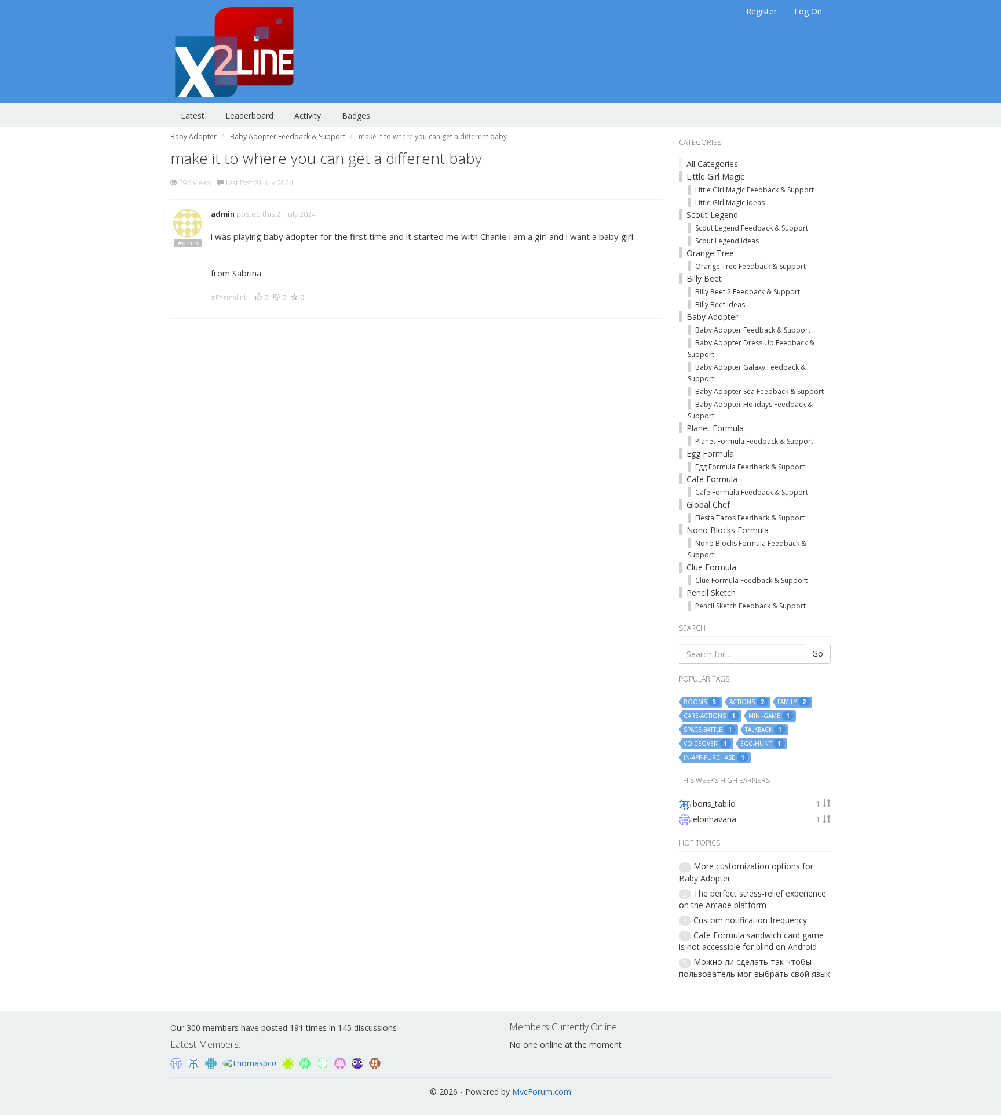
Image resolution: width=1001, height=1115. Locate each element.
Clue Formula (711, 567)
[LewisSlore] (324, 1061)
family (791, 702)
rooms (700, 702)
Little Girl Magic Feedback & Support (754, 190)
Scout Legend (712, 214)
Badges (356, 115)
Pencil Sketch (711, 592)
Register (761, 11)
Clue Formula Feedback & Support (751, 580)
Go (817, 653)
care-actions (709, 716)
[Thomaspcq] (250, 1061)
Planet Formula (715, 427)
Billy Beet (704, 278)
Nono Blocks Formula (727, 529)
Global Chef (708, 504)
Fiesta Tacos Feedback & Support (750, 518)
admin (223, 214)
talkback (763, 730)
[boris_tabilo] (195, 1061)
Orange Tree (710, 252)
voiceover (705, 743)
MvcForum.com (541, 1091)
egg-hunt (760, 743)
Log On (808, 11)
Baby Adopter (712, 316)
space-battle (708, 730)
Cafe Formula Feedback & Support (751, 492)
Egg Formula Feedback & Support (750, 467)
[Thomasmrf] (375, 1061)
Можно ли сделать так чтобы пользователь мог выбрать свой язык (754, 967)
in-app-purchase (714, 757)
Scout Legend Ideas (727, 241)
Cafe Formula (711, 478)
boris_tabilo (714, 803)
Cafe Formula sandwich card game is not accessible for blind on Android (751, 941)
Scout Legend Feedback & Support (751, 228)
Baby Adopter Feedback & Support (752, 330)
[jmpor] (289, 1061)
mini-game (769, 716)
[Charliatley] (212, 1061)
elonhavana (714, 819)
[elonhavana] (177, 1061)
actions (746, 702)
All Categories (712, 163)
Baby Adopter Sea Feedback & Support (759, 391)
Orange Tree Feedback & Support (750, 266)
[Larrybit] (341, 1061)
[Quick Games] (359, 1061)
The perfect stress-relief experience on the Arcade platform (752, 899)
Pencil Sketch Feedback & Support (750, 606)
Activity (307, 115)
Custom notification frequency (750, 919)
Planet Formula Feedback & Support (754, 441)
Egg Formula (710, 453)
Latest (192, 115)
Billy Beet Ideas (720, 304)
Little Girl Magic (715, 176)
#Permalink (229, 298)
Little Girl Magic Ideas (730, 202)
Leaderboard (249, 115)
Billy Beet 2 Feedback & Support (747, 292)
